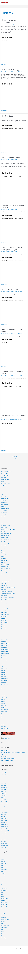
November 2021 (4, 826)
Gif (2, 892)
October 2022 (4, 812)
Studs (2, 929)
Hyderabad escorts (5, 525)
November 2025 (4, 779)
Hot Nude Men (4, 906)
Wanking (3, 940)
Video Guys (3, 937)
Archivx (3, 521)
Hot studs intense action (10, 157)
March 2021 (4, 843)
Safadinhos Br (4, 583)
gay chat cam (4, 882)
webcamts (3, 686)
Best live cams (4, 684)
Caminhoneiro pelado (6, 539)
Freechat (3, 707)
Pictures (3, 921)
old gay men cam (5, 919)
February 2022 (4, 822)
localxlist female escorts (6, 471)
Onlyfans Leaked (5, 508)
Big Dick (3, 859)
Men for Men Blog (5, 564)
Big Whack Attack (5, 473)
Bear (2, 857)
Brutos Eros (3, 574)
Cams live (3, 695)
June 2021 (3, 837)
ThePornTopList (4, 512)
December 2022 (4, 808)
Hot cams (3, 682)
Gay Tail (3, 624)
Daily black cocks (5, 541)
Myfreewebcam (4, 612)
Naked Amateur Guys (6, 579)
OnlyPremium (4, 502)
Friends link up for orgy (10, 70)
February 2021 (4, 845)
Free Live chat (4, 668)
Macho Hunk (4, 577)
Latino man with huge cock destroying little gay (11, 249)
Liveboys (3, 655)
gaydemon (3, 552)
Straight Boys (4, 927)
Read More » (4, 64)
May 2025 (3, 785)
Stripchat (3, 601)
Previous (14, 456)
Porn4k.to (3, 487)
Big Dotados (4, 595)
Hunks (2, 908)
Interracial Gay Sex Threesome (8, 758)
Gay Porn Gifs (4, 888)
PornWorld (3, 506)
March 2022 (4, 820)
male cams (3, 915)
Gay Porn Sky (4, 560)
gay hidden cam (4, 884)
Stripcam (3, 630)
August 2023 (4, 793)
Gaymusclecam (4, 651)
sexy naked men (5, 925)
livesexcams (4, 639)
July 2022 (3, 814)
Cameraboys (4, 664)
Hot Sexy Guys (7, 116)
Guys (2, 896)
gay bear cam (4, 873)
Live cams (3, 674)
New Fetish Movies (5, 483)
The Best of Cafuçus (5, 603)
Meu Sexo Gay (4, 608)
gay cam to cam (5, 879)
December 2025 (4, 776)
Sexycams (3, 715)
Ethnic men (3, 558)
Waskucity (3, 500)
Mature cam (4, 711)
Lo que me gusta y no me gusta (8, 529)
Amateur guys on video (6, 591)
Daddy (2, 865)
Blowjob (3, 861)
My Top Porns (4, 494)
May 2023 (3, 797)
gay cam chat (4, 877)
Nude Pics (3, 477)
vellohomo (3, 554)
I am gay (3, 531)
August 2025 (4, 781)
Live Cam (3, 911)
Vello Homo (3, 570)
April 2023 (3, 799)
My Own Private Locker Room (7, 597)
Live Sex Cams (4, 606)
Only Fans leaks (4, 504)
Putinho (3, 556)
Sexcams (3, 693)
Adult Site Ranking (5, 498)
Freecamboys (4, 659)
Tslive (2, 637)
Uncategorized (4, 933)
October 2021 (4, 828)
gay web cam (4, 890)
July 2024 (3, 789)
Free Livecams (4, 713)
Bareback (3, 855)
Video (2, 935)
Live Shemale (4, 645)
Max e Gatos (4, 589)
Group (2, 894)
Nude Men (3, 917)
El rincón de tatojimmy (6, 533)
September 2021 (5, 830)
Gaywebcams (4, 697)
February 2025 (4, 787)
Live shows (3, 676)
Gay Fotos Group (5, 572)
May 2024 (3, 791)
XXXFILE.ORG (4, 489)
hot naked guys (4, 902)
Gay (2, 871)
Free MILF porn (4, 527)
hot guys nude (4, 898)
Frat (2, 867)
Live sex (3, 626)
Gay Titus (3, 562)
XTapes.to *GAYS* (5, 475)
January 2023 (4, 806)
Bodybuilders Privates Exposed (8, 587)
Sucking (3, 931)
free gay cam (4, 869)
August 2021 (4, 832)
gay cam (3, 875)
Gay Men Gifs (4, 886)
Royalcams (3, 672)
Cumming (3, 863)
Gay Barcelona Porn (5, 543)
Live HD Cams (4, 691)
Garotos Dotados (5, 535)
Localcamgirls (4, 657)
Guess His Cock (4, 585)
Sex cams (3, 635)
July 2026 (3, 774)
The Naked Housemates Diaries (8, 593)
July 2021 (3, 834)
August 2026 (4, 772)
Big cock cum (4, 756)
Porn (2, 923)
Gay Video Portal (5, 614)
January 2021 (4, 847)
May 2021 (3, 839)
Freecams (3, 628)
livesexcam (3, 618)
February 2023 (4, 803)
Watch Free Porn (5, 479)
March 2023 (4, 801)
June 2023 (3, 795)
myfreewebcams (5, 643)
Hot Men (3, 900)
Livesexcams (4, 647)
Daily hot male (4, 537)
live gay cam (4, 913)
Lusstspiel (3, 548)
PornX (2, 519)
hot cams (3, 724)
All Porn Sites (4, 510)
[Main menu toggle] (25, 2)
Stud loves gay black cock (7, 760)
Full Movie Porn (4, 496)
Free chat (3, 705)
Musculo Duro (4, 545)
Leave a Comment (5, 24)
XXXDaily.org (4, 492)
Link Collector (4, 620)
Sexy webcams (4, 719)
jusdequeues (4, 550)
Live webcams (4, 709)
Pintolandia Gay (4, 566)
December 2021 (4, 824)
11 (15, 458)
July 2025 (3, 783)
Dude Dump (4, 523)
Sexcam (3, 703)
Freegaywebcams (5, 649)
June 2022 (3, 816)
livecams (3, 701)
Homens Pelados (5, 599)
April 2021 (3, 841)
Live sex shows (4, 610)
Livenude (3, 670)
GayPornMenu (4, 485)
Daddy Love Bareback (9, 290)
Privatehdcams (4, 678)
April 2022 (3, 818)
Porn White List (4, 516)
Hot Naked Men (4, 904)
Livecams (3, 717)
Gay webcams (4, 750)
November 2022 (4, 810)
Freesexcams (4, 616)
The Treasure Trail (5, 581)
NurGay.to (3, 481)
